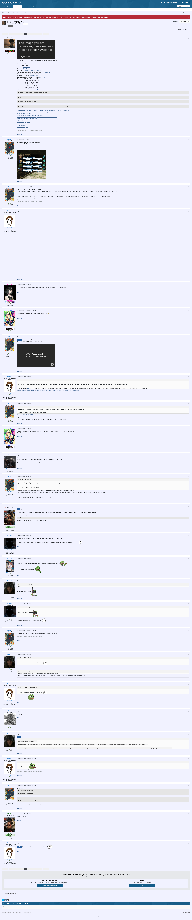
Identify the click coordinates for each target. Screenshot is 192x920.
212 (41, 33)
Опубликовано (23, 38)
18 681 (10, 229)
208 (28, 33)
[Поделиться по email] (8, 900)
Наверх (20, 134)
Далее (44, 33)
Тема (93, 916)
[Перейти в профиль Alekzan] (9, 588)
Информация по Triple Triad (24, 113)
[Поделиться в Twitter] (3, 900)
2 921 (10, 330)
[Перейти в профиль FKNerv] (9, 221)
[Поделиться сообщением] (188, 38)
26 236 (10, 529)
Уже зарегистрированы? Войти (171, 2)
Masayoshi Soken (28, 70)
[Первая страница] (3, 34)
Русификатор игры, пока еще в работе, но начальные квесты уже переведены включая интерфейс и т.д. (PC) (44, 112)
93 (10, 470)
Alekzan (32, 607)
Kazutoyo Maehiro (27, 73)
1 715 (10, 574)
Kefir (31, 479)
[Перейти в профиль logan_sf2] (10, 566)
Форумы (17, 6)
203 (13, 33)
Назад (6, 33)
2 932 (10, 52)
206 (22, 33)
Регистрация (185, 2)
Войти (142, 885)
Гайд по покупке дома (22, 127)
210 (34, 33)
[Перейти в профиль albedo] (10, 719)
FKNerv (31, 762)
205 (19, 33)
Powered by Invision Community (96, 917)
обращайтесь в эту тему (58, 17)
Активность (26, 6)
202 (10, 33)
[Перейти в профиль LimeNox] (9, 148)
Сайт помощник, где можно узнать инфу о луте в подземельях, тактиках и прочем (37, 117)
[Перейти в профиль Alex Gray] (9, 318)
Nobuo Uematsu (37, 70)
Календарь (44, 6)
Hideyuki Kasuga (34, 75)
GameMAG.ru (7, 6)
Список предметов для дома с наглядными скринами (30, 123)
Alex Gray (19, 339)
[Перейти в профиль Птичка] (10, 543)
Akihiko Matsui (42, 77)
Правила (35, 6)
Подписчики (183, 21)
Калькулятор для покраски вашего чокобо (27, 118)
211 (37, 33)
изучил (29, 388)
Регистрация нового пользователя (49, 885)
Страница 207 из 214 (54, 33)
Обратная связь (101, 916)
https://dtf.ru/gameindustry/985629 (25, 414)
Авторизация (175, 21)
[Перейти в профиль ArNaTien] (10, 292)
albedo (18, 737)
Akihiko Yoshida (46, 72)
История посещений (183, 29)
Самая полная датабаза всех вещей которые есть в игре (31, 115)
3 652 (10, 156)
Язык (88, 916)
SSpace (32, 584)
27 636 (10, 551)
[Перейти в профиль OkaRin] (9, 517)
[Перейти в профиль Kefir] (10, 462)
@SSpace (19, 846)
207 (25, 33)
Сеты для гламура (21, 125)
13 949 (10, 596)
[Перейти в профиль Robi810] (4, 23)
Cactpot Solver (20, 120)
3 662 (10, 727)
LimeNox (32, 671)
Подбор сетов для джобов (23, 122)
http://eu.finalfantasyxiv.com (34, 89)
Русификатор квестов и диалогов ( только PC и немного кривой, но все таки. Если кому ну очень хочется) (43, 110)
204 (16, 33)
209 (31, 33)
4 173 (10, 304)
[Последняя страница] (48, 34)
